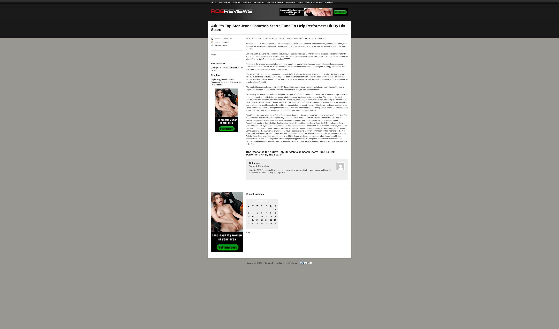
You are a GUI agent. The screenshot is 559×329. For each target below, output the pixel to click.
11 (253, 217)
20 (262, 220)
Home (213, 2)
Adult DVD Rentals (313, 2)
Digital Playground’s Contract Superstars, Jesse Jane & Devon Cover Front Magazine (226, 82)
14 (266, 217)
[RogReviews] (231, 15)
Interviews (259, 2)
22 (271, 220)
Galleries (290, 2)
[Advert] (314, 16)
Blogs (236, 2)
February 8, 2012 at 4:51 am (259, 166)
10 (248, 217)
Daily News (224, 2)
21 (266, 220)
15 (271, 217)
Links (300, 2)
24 (248, 223)
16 (275, 217)
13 (262, 217)
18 (253, 220)
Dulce (252, 163)
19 (257, 220)
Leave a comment (220, 45)
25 (253, 223)
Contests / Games (275, 2)
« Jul (248, 232)
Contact (329, 2)
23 (275, 220)
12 (257, 217)
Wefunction (284, 263)
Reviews (247, 2)
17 (248, 220)
